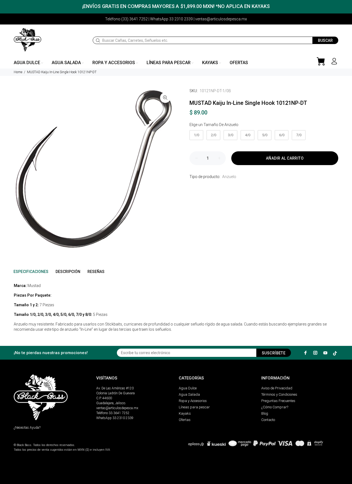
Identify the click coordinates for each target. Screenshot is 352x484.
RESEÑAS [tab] (96, 271)
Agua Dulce (188, 388)
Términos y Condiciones (279, 394)
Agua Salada (189, 394)
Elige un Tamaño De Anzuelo (213, 124)
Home (18, 72)
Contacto (268, 420)
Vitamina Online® (26, 440)
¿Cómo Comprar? (274, 407)
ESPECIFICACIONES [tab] (30, 271)
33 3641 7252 (119, 413)
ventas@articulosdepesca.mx (117, 408)
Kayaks (185, 413)
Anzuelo (229, 176)
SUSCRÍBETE (273, 353)
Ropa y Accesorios (193, 401)
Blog (264, 413)
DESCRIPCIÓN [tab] (68, 271)
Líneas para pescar (194, 407)
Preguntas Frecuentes (278, 401)
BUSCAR (325, 40)
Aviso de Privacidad (276, 388)
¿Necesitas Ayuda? (27, 428)
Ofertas (185, 420)
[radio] (196, 135)
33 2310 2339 (122, 418)
